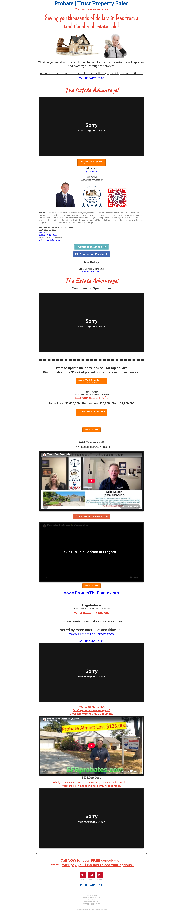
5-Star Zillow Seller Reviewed (50, 240)
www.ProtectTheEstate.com (91, 592)
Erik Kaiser (43, 232)
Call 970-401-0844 (91, 271)
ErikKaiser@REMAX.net (48, 235)
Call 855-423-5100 (91, 78)
